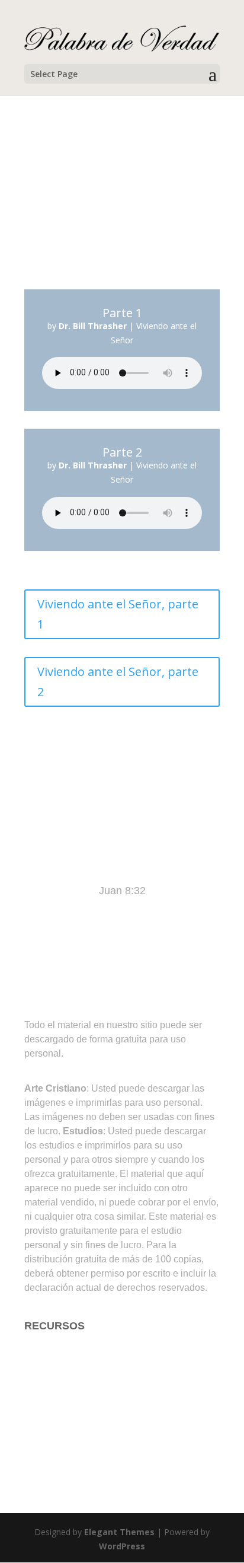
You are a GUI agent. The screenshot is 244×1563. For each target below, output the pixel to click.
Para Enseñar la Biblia (77, 1373)
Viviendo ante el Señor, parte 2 (117, 682)
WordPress (122, 1546)
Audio (38, 1443)
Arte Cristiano (56, 1420)
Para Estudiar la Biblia (76, 1349)
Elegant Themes (119, 1532)
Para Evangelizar (64, 1396)
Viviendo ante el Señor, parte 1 (117, 614)
